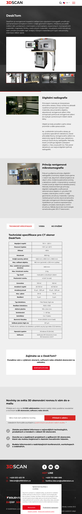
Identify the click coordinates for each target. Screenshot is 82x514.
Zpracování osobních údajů (46, 511)
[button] (41, 70)
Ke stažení (57, 226)
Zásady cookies (32, 511)
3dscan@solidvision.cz (20, 481)
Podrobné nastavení (50, 507)
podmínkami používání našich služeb (50, 423)
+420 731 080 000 (54, 478)
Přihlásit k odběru (60, 418)
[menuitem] (14, 78)
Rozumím (31, 507)
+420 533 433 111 (17, 478)
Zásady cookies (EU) (69, 507)
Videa (41, 226)
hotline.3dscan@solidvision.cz (60, 481)
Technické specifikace (20, 226)
